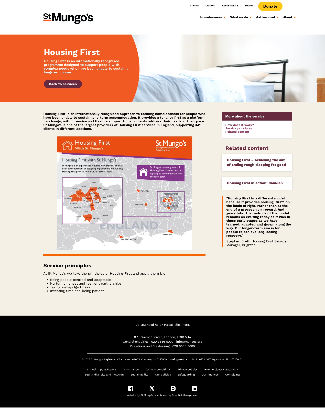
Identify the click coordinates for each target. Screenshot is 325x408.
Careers (210, 5)
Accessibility (230, 5)
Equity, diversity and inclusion (104, 374)
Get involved (265, 17)
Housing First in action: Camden (255, 183)
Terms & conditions (158, 369)
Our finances (210, 374)
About (287, 17)
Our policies (163, 374)
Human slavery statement (221, 369)
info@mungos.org (189, 341)
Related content (237, 131)
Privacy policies (187, 369)
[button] (257, 116)
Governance (131, 369)
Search (249, 5)
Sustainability (139, 374)
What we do (239, 17)
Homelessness (211, 17)
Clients (194, 5)
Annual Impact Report (101, 369)
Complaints (232, 374)
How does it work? (239, 125)
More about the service (245, 116)
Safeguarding (186, 374)
